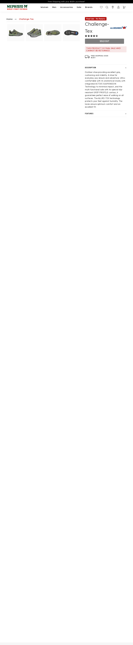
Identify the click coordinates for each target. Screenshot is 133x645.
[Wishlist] (101, 7)
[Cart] (124, 7)
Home (9, 19)
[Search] (107, 7)
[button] (92, 36)
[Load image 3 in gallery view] (52, 32)
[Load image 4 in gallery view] (71, 32)
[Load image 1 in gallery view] (15, 32)
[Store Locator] (113, 7)
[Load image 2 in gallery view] (34, 32)
